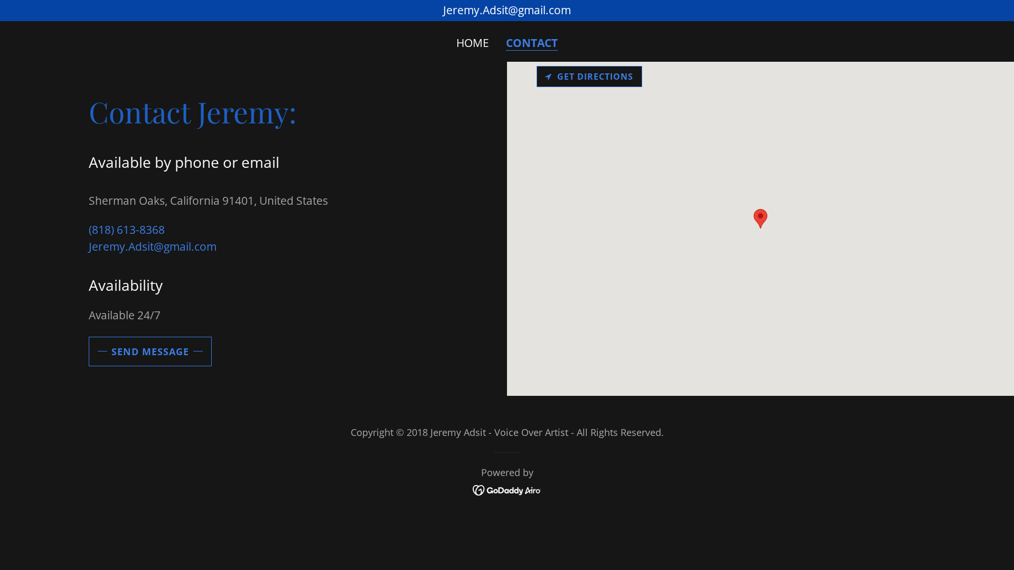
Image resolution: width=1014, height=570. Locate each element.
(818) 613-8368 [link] (127, 229)
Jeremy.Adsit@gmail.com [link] (153, 246)
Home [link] (472, 42)
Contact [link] (532, 43)
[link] (507, 489)
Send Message (150, 351)
